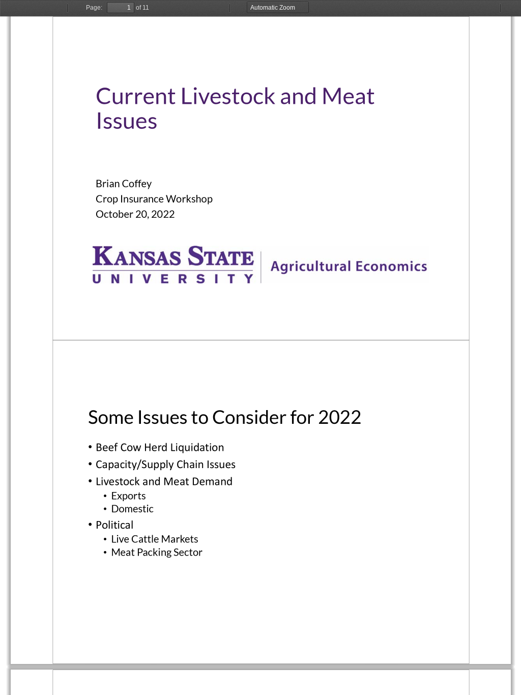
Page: (94, 7)
